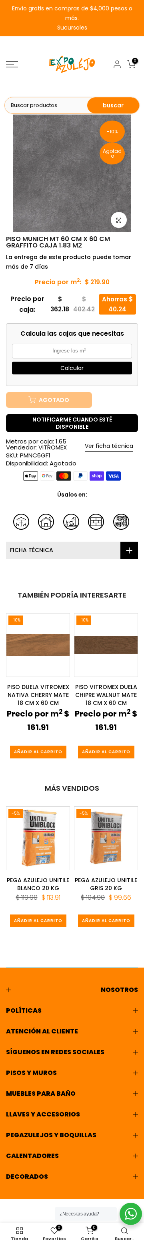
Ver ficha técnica (109, 446)
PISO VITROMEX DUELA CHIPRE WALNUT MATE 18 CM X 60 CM (106, 695)
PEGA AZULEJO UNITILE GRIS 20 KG (106, 884)
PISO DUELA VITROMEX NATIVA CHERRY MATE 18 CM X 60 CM (38, 695)
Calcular (72, 368)
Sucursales (72, 28)
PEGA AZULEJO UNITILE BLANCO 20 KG (38, 884)
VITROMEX (52, 447)
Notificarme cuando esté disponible (72, 423)
